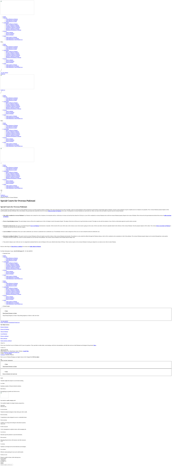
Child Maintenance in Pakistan (12, 38)
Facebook (3, 354)
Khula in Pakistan (9, 34)
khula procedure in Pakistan (54, 210)
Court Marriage (4, 333)
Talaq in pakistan (9, 32)
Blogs (6, 311)
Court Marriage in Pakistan (11, 20)
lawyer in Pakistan (35, 225)
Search (2, 462)
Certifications (6, 22)
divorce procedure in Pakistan (163, 225)
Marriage (5, 17)
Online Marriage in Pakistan (12, 19)
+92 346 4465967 (8, 353)
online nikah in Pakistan (35, 246)
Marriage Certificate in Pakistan (12, 28)
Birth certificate (4, 338)
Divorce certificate (4, 336)
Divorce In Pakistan (5, 329)
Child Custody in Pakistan (11, 37)
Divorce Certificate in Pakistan (12, 25)
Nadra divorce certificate (16, 246)
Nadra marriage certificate (6, 340)
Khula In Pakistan (4, 327)
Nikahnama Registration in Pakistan (13, 30)
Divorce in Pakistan (10, 33)
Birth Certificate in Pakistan (12, 23)
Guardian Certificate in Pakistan (12, 26)
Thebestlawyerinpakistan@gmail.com (11, 352)
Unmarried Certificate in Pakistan (13, 27)
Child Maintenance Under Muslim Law (14, 39)
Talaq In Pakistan (4, 331)
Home (4, 16)
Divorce (5, 31)
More (95, 345)
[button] (86, 42)
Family (4, 36)
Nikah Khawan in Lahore (11, 21)
